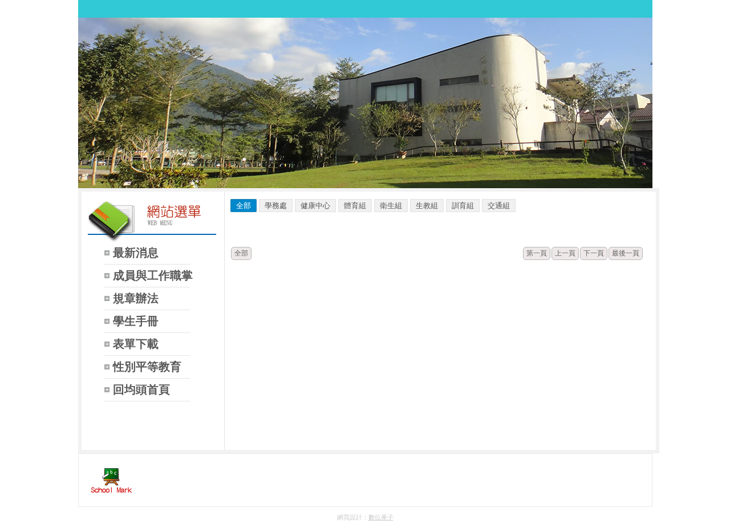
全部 (243, 205)
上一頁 (565, 253)
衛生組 (391, 205)
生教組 (427, 205)
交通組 (499, 205)
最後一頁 (625, 253)
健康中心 (315, 205)
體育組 (355, 205)
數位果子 (381, 517)
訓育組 (463, 205)
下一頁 (593, 253)
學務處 (276, 205)
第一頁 (536, 253)
